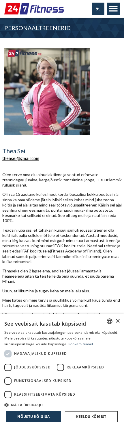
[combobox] (109, 321)
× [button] (117, 321)
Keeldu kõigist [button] (91, 416)
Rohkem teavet (80, 344)
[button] (62, 405)
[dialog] (62, 371)
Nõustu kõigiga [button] (33, 416)
